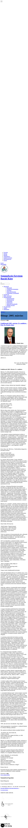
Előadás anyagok (11, 305)
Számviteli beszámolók (12, 304)
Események (6, 294)
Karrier (5, 260)
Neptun (5, 253)
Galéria (5, 308)
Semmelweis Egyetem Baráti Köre (12, 277)
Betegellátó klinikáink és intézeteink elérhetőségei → (10, 788)
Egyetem (6, 252)
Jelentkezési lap (10, 300)
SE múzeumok (7, 306)
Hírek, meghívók (8, 296)
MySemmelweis (7, 259)
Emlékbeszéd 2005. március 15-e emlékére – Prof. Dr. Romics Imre (14, 324)
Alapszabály (9, 301)
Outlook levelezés (8, 257)
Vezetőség (9, 290)
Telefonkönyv (7, 256)
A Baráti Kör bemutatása (12, 289)
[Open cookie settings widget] (2, 825)
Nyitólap (3, 312)
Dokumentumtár (7, 297)
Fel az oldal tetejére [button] (5, 775)
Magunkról (6, 286)
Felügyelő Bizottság (11, 292)
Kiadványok (9, 302)
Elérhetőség (6, 309)
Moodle (5, 255)
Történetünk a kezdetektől (13, 293)
